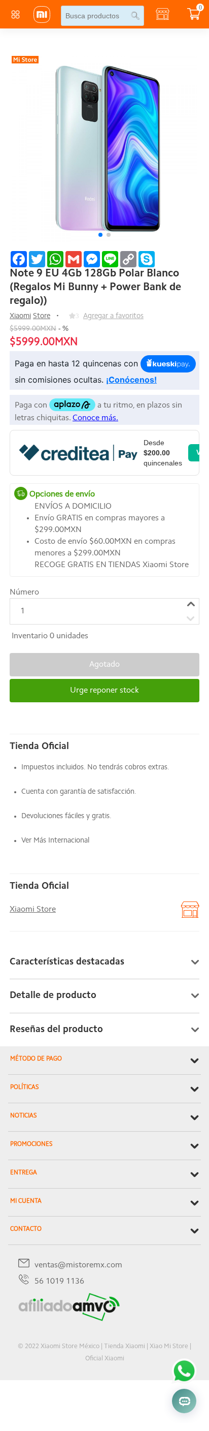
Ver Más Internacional (55, 841)
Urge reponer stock (104, 691)
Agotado (104, 665)
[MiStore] (69, 1319)
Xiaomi (20, 316)
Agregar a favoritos (113, 316)
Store (41, 316)
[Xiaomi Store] (41, 21)
